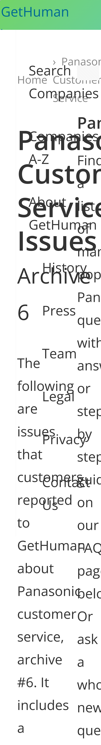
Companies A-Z (35, 147)
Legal (48, 396)
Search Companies (35, 81)
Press (48, 310)
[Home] (47, 15)
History (48, 267)
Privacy (48, 439)
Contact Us (48, 493)
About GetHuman (35, 213)
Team (48, 353)
